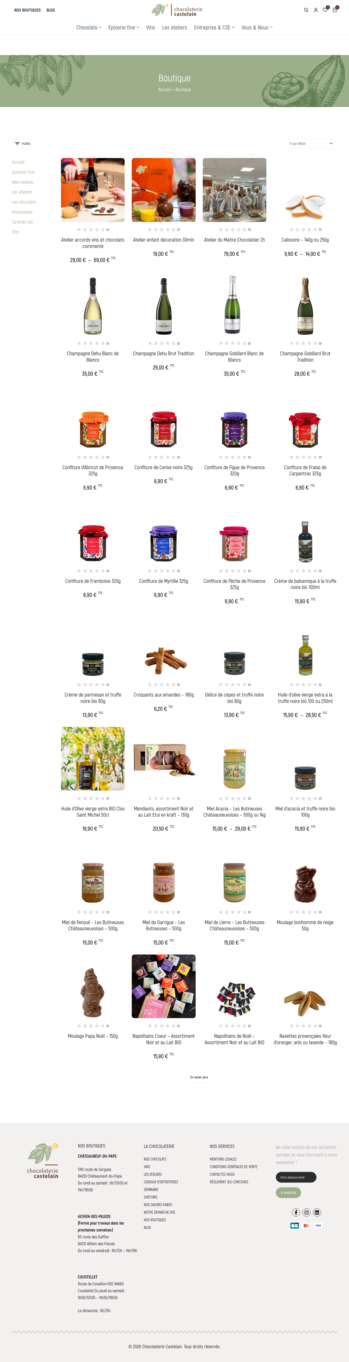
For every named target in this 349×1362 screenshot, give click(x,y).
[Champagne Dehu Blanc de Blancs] (93, 304)
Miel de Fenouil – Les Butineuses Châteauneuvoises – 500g (93, 925)
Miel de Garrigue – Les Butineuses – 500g (163, 925)
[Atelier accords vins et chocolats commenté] (93, 190)
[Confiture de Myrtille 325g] (163, 531)
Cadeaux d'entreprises (161, 1181)
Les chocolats (24, 202)
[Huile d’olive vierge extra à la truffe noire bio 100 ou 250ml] (305, 645)
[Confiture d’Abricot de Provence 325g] (93, 417)
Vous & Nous (255, 27)
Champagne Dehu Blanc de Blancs (93, 356)
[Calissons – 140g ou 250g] (305, 190)
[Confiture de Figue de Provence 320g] (234, 417)
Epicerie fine (121, 27)
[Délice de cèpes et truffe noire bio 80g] (234, 645)
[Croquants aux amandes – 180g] (163, 645)
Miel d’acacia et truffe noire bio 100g (305, 811)
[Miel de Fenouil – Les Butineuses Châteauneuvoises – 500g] (93, 872)
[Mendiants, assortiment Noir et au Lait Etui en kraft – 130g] (163, 759)
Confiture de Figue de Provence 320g (234, 470)
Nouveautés (22, 212)
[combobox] (311, 143)
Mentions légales (223, 1159)
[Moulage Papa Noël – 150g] (93, 986)
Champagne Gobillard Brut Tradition (305, 356)
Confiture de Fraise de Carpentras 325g (305, 470)
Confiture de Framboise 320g (93, 581)
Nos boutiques (27, 10)
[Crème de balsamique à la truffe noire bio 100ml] (305, 531)
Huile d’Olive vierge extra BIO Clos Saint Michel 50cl (93, 811)
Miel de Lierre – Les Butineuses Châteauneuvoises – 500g (234, 925)
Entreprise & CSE (212, 27)
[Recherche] (306, 10)
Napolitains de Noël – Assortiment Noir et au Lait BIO (234, 1039)
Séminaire (151, 1189)
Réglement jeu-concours (229, 1181)
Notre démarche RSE (159, 1212)
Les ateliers (174, 27)
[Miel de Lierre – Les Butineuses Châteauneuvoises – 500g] (234, 872)
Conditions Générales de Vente (233, 1166)
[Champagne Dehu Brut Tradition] (163, 304)
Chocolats (86, 27)
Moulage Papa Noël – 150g (93, 1036)
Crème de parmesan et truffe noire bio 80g (93, 697)
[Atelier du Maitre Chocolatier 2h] (234, 190)
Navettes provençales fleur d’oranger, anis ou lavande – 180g (305, 1039)
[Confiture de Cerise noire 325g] (163, 417)
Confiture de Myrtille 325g (163, 581)
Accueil (164, 89)
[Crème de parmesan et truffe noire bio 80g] (93, 645)
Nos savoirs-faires (158, 1204)
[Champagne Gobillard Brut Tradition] (305, 304)
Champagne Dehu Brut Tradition (163, 353)
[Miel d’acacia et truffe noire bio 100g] (305, 759)
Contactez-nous (222, 1174)
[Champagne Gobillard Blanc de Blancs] (234, 304)
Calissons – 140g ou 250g (305, 239)
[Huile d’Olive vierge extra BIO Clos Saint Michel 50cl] (93, 759)
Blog (51, 10)
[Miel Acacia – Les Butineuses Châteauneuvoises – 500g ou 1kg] (234, 759)
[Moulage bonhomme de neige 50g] (305, 872)
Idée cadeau (22, 182)
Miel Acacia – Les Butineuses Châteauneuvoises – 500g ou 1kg (234, 811)
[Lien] (296, 1212)
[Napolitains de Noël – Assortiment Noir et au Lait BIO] (234, 986)
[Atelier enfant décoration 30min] (163, 190)
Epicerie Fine (23, 172)
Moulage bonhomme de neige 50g (305, 925)
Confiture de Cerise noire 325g (164, 467)
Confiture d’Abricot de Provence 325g (92, 470)
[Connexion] (316, 10)
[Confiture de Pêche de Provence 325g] (234, 531)
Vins (150, 27)
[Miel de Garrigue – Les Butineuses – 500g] (163, 872)
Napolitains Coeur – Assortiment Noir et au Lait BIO (163, 1039)
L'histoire (150, 1197)
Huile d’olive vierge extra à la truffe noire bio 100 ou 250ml (305, 697)
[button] (325, 10)
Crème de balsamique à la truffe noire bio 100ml (305, 584)
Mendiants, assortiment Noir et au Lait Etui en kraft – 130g (163, 811)
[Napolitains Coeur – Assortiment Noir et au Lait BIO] (163, 986)
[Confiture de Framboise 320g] (93, 531)
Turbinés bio (22, 222)
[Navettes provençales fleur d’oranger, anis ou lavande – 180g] (305, 986)
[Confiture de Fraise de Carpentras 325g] (305, 417)
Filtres (26, 143)
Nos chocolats (155, 1159)
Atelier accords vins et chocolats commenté (92, 242)
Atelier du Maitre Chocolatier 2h (234, 239)
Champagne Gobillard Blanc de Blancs (234, 356)
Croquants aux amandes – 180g (164, 694)
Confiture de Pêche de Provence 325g (234, 584)
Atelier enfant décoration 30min (163, 239)
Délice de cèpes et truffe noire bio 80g (234, 697)
